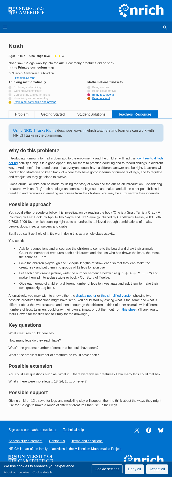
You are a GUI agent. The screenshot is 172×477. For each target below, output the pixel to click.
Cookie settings (107, 469)
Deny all (134, 469)
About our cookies (16, 472)
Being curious (100, 87)
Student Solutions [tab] (91, 114)
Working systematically (27, 91)
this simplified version (116, 295)
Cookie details (42, 472)
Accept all (157, 469)
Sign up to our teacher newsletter (32, 430)
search (165, 27)
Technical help (73, 430)
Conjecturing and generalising (32, 94)
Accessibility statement (25, 441)
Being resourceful (103, 94)
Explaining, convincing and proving (35, 102)
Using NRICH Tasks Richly (34, 130)
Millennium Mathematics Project (98, 449)
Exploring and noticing (27, 87)
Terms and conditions (87, 441)
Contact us (57, 441)
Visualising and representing (31, 98)
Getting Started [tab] (53, 114)
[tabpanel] (86, 266)
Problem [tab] (21, 114)
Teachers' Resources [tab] (135, 114)
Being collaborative (104, 91)
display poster (86, 295)
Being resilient (101, 98)
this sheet (129, 309)
